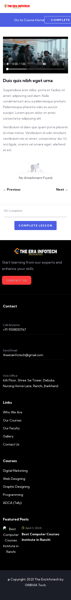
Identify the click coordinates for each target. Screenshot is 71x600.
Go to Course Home (28, 20)
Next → (62, 189)
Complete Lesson (35, 225)
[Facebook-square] (30, 592)
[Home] (35, 252)
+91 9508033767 (14, 329)
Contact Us (16, 280)
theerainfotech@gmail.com (23, 355)
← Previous (12, 189)
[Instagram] (41, 592)
